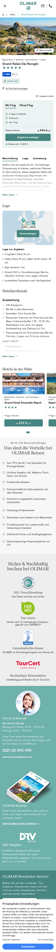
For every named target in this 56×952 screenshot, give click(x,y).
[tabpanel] (28, 124)
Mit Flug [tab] (10, 105)
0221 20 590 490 (16, 750)
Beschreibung (10, 158)
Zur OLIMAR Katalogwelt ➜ (21, 823)
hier (13, 935)
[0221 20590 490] (51, 6)
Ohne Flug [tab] (26, 105)
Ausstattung (39, 158)
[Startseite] (3, 15)
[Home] (28, 6)
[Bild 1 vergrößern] (28, 36)
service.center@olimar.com (17, 757)
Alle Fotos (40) (45, 50)
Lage (25, 158)
